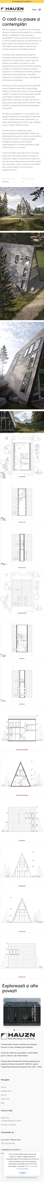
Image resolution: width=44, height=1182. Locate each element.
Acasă (3, 1087)
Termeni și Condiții (8, 1125)
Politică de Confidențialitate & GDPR (11, 1119)
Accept (22, 1173)
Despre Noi (5, 1099)
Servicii (4, 1095)
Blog (2, 1103)
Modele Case (6, 1091)
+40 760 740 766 (8, 1143)
